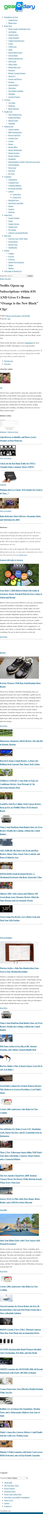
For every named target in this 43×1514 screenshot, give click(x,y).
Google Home (13, 55)
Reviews (3, 652)
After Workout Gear (15, 114)
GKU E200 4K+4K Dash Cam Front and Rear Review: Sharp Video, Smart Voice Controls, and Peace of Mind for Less (20, 854)
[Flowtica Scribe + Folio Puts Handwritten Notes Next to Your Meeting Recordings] (19, 963)
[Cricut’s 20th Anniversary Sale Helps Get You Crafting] (6, 1104)
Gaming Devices (13, 224)
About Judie (8, 1482)
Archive (6, 1503)
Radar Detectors (13, 109)
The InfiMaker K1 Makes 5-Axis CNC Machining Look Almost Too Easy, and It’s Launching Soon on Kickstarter (21, 1132)
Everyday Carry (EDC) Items (18, 239)
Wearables (11, 123)
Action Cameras (13, 129)
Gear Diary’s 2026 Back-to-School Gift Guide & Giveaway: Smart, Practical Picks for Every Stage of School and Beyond (21, 594)
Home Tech (8, 26)
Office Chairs (12, 64)
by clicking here (22, 555)
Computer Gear (13, 182)
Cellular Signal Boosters (16, 41)
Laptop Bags (17, 194)
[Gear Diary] (21, 7)
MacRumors (29, 343)
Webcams (11, 212)
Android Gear (13, 20)
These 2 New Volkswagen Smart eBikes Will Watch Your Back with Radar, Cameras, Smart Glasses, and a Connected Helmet (21, 1156)
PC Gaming (12, 230)
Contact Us (8, 1506)
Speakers (11, 82)
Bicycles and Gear (14, 135)
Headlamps (12, 159)
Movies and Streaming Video (15, 316)
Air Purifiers (12, 32)
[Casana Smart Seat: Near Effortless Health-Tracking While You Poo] (6, 1384)
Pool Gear (11, 171)
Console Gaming (14, 218)
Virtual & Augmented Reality (18, 233)
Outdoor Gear (8, 126)
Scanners (11, 209)
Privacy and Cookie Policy (13, 1494)
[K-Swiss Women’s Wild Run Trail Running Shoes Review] (19, 678)
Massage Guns (13, 120)
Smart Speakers (13, 85)
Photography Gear (14, 67)
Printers (10, 206)
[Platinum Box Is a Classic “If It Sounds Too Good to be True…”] (9, 482)
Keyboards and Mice (15, 188)
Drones (10, 144)
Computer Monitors (14, 185)
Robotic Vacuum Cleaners (17, 73)
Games (10, 221)
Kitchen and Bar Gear (15, 58)
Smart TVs (12, 76)
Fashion (6, 250)
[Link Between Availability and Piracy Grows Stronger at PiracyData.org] (9, 429)
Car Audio (11, 103)
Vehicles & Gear (12, 432)
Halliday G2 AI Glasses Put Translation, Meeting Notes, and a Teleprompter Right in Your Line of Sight (20, 1412)
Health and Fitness (14, 117)
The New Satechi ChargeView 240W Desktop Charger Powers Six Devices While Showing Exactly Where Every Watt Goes (21, 1179)
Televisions (12, 88)
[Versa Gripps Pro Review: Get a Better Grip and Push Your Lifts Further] (6, 912)
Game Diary (8, 215)
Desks (10, 49)
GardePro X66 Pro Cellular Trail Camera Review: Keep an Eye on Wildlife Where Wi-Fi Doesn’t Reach (20, 807)
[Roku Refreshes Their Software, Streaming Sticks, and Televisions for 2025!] (9, 508)
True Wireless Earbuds (15, 91)
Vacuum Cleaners (14, 97)
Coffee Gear (12, 46)
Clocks (10, 44)
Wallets (10, 265)
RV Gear (11, 174)
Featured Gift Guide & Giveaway (11, 560)
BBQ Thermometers (15, 132)
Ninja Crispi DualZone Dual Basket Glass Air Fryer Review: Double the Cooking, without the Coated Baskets (21, 830)
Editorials (3, 432)
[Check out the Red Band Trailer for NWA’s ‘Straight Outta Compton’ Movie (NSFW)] (8, 455)
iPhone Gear (12, 23)
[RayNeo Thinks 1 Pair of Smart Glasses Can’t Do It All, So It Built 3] (6, 1061)
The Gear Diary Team (11, 1485)
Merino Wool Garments (16, 262)
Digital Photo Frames (15, 52)
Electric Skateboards (15, 150)
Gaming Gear (12, 227)
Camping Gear (13, 138)
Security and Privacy (15, 79)
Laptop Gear (17, 197)
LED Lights (12, 61)
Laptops (11, 191)
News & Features (5, 458)
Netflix (27, 316)
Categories (3, 1478)
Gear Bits (3, 1210)
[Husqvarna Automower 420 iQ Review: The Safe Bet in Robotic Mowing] (6, 736)
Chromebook (12, 179)
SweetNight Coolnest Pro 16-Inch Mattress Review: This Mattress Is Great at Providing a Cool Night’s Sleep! (21, 1089)
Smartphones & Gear (11, 17)
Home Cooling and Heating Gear (19, 29)
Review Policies (9, 1488)
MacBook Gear (13, 200)
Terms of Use (8, 1500)
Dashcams (11, 106)
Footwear (11, 259)
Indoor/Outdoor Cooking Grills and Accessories (24, 162)
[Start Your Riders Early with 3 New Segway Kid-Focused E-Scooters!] (19, 1235)
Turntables (11, 94)
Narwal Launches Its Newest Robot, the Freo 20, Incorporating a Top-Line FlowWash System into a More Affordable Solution (20, 1309)
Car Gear (7, 100)
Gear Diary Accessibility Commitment (16, 1497)
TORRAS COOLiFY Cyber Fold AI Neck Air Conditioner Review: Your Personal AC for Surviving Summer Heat (19, 784)
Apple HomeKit (13, 38)
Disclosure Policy (10, 1491)
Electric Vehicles (13, 156)
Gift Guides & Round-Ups (13, 271)
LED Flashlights (13, 165)
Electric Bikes (13, 147)
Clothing (11, 253)
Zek (9, 319)
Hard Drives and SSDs (15, 203)
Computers (7, 176)
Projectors (11, 70)
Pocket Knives (13, 241)
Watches (11, 268)
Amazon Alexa (13, 35)
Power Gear (12, 168)
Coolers (10, 141)
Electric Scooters (13, 153)
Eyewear (11, 256)
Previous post (8, 361)
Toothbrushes (12, 247)
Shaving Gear (12, 244)
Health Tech (8, 111)
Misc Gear (7, 236)
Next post (7, 364)
